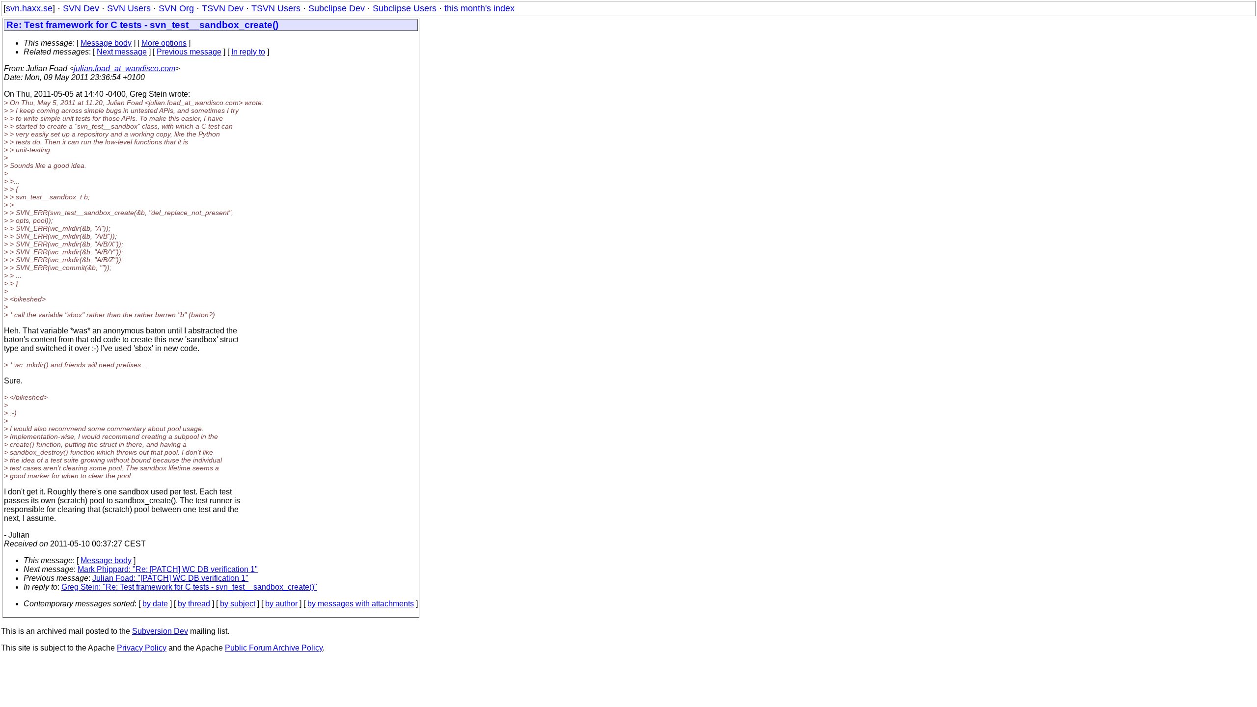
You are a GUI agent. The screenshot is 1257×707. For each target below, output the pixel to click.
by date (155, 603)
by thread (194, 603)
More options (164, 43)
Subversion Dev (160, 631)
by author (281, 603)
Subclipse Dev (336, 8)
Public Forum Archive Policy (274, 648)
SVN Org (176, 8)
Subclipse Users (405, 8)
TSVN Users (276, 8)
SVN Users (129, 8)
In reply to (248, 52)
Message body (106, 43)
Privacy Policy (141, 648)
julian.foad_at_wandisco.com (124, 68)
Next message (122, 52)
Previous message (189, 52)
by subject (237, 603)
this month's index (479, 8)
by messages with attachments (360, 603)
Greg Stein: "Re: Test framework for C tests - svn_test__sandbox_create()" (189, 587)
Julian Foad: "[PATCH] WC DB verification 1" (170, 578)
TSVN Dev (223, 8)
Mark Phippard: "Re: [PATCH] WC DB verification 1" (168, 569)
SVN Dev (81, 8)
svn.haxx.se (29, 8)
